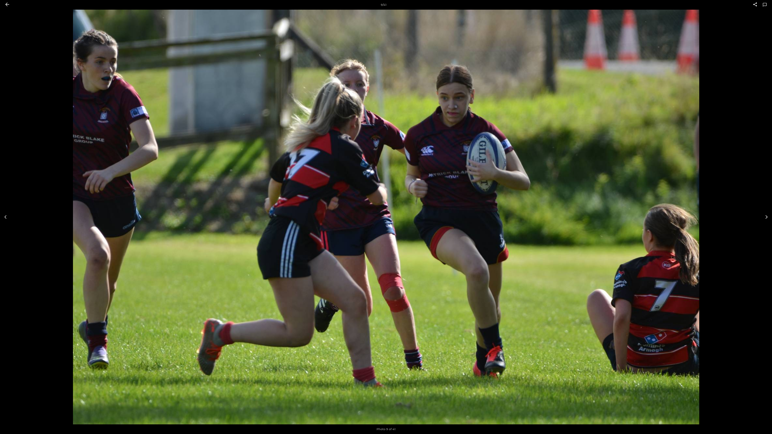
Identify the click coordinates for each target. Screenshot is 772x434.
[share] (755, 5)
